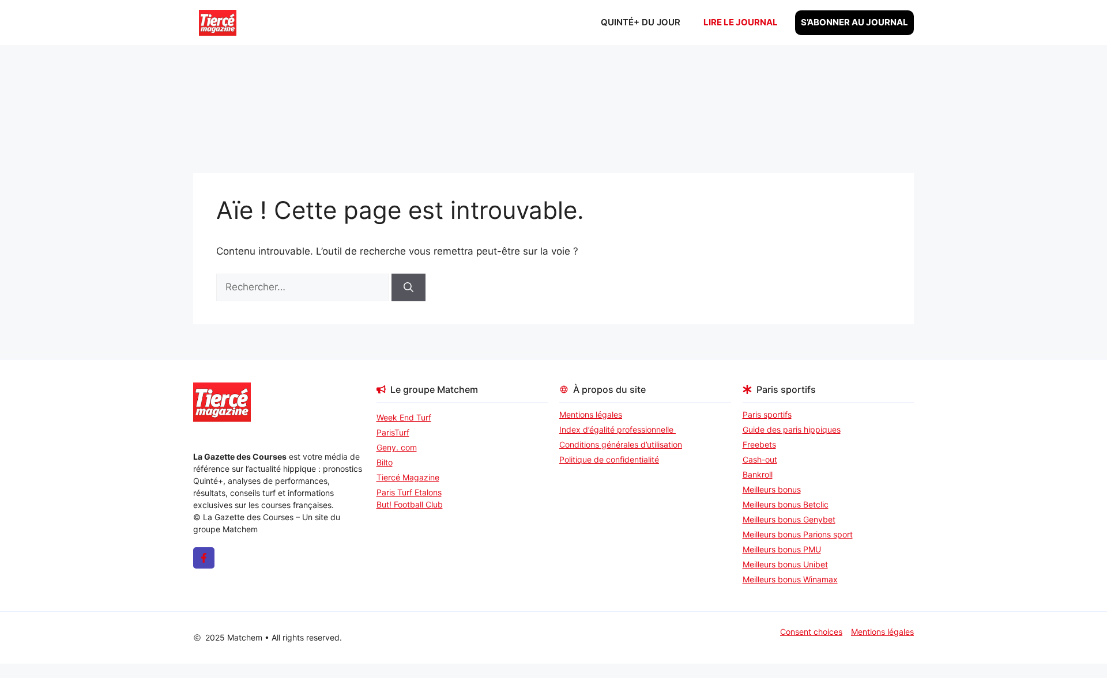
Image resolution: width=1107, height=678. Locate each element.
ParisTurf (392, 432)
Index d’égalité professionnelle (617, 429)
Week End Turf (403, 417)
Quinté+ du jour (640, 22)
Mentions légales (590, 414)
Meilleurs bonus (772, 489)
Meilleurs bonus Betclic (786, 504)
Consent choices (811, 632)
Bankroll (758, 474)
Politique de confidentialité (609, 459)
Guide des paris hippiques (792, 429)
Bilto (384, 462)
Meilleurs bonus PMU (782, 549)
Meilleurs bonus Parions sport (798, 534)
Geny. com (396, 447)
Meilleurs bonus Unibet (785, 564)
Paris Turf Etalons (409, 492)
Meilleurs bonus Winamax (790, 579)
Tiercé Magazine (407, 477)
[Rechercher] (408, 287)
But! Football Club (409, 504)
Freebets (759, 444)
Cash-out (760, 459)
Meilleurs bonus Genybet (789, 519)
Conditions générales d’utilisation (620, 444)
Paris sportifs (767, 414)
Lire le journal (740, 22)
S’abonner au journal (854, 22)
